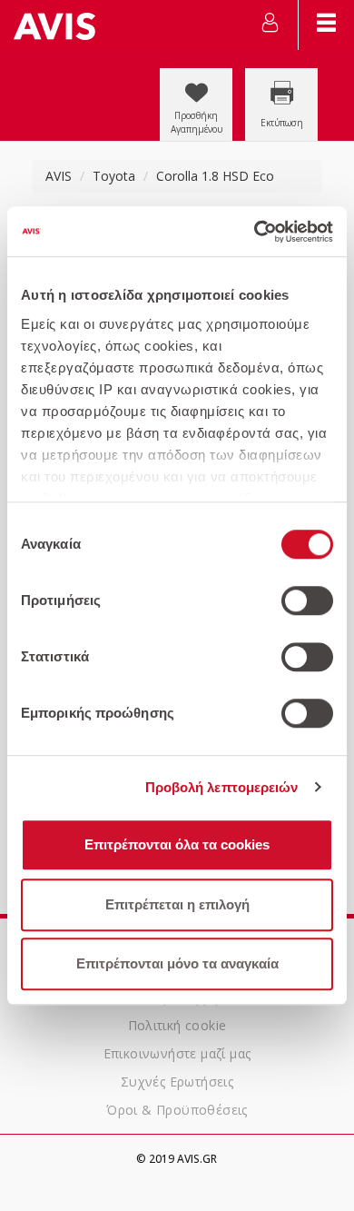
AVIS (58, 175)
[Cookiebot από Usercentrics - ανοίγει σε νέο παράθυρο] (254, 231)
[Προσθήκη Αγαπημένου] (198, 76)
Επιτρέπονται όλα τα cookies (177, 844)
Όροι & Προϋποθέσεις (177, 1109)
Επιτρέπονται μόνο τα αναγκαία (177, 963)
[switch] (307, 600)
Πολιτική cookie (177, 1025)
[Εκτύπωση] (281, 76)
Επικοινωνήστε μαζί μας (177, 1053)
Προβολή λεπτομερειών (222, 787)
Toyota (114, 175)
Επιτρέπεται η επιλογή (177, 904)
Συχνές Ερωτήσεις (177, 1081)
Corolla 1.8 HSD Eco (215, 175)
